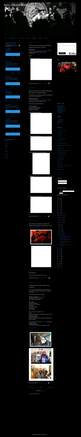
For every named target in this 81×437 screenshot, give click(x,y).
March (61, 231)
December (62, 215)
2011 (60, 258)
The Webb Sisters (60, 148)
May (61, 227)
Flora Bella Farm (60, 159)
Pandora (6, 153)
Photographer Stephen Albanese (63, 150)
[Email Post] (49, 83)
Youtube (6, 155)
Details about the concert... (34, 330)
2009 (60, 261)
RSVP (13, 57)
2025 (60, 202)
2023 (60, 205)
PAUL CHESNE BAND (16, 5)
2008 (60, 263)
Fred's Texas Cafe (32, 325)
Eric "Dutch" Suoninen (61, 130)
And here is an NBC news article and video (36, 270)
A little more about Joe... (33, 327)
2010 (60, 260)
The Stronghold (60, 156)
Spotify (6, 141)
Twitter (6, 147)
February (61, 232)
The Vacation (59, 137)
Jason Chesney (60, 118)
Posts (60, 181)
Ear (18, 38)
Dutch (30, 289)
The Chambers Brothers (61, 152)
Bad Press (40, 38)
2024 (60, 203)
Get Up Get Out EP (61, 109)
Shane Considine (60, 120)
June (61, 226)
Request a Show (13, 134)
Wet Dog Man (60, 112)
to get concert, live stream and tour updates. (11, 43)
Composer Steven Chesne (61, 143)
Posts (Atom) (43, 390)
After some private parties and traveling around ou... (65, 236)
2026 (60, 200)
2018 (60, 214)
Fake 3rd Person (12, 38)
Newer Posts (31, 387)
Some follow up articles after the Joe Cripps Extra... (66, 242)
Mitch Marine (59, 163)
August (61, 222)
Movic (28, 38)
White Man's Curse (61, 111)
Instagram (6, 145)
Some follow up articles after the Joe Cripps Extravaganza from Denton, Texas (40, 224)
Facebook (6, 143)
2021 (60, 209)
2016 (60, 249)
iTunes (6, 149)
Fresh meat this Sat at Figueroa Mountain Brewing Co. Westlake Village (40, 92)
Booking (46, 38)
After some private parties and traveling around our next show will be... (40, 46)
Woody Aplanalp (60, 169)
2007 (60, 265)
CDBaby (6, 151)
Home (6, 38)
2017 (60, 248)
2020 (60, 210)
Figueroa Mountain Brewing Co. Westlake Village (38, 50)
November (62, 217)
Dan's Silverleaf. (42, 297)
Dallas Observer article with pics (35, 228)
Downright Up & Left (61, 107)
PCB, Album (59, 108)
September (62, 220)
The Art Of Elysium (61, 154)
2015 (60, 251)
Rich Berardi (59, 121)
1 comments (44, 216)
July (61, 224)
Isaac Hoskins (43, 321)
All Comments (61, 183)
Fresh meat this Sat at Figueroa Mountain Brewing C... (65, 239)
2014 (60, 253)
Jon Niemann (59, 132)
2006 (60, 267)
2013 (60, 255)
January (61, 234)
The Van (58, 123)
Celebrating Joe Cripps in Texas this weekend (66, 245)
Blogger (47, 434)
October (61, 219)
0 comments (45, 83)
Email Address (62, 48)
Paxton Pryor (59, 161)
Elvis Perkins (59, 141)
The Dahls (59, 134)
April (61, 229)
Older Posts (50, 387)
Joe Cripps (36, 292)
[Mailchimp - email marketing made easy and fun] (73, 54)
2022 (60, 207)
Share (58, 174)
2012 (60, 256)
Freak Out (23, 38)
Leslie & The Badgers (61, 139)
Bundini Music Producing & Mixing (63, 165)
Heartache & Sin (60, 105)
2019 (60, 212)
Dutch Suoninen (60, 122)
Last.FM (6, 157)
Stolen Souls (34, 38)
